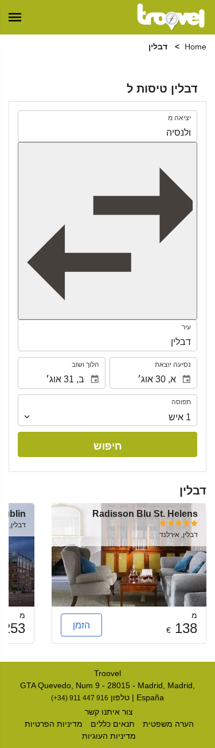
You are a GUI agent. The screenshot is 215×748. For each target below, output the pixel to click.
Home (195, 46)
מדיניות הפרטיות (54, 723)
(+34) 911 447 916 (79, 697)
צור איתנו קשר (109, 711)
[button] (15, 17)
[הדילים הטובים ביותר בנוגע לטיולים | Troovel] (170, 17)
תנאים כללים (113, 723)
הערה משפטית (168, 723)
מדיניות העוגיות (109, 736)
